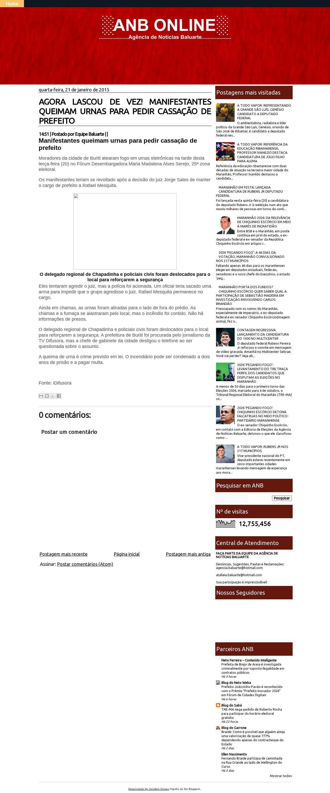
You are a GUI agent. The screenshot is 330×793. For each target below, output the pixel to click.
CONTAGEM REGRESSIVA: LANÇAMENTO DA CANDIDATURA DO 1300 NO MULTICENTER (263, 334)
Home (12, 3)
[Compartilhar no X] (52, 395)
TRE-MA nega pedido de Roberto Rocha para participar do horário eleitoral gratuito (251, 713)
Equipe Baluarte (89, 134)
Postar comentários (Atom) (85, 564)
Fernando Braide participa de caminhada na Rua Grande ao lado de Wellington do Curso (251, 762)
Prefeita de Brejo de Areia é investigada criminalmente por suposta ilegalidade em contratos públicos (252, 668)
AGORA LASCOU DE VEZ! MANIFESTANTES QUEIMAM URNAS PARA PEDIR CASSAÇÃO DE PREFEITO (125, 111)
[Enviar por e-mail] (41, 395)
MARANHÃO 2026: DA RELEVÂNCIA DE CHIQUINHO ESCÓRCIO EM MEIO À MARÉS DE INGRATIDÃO (264, 222)
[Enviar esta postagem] (109, 134)
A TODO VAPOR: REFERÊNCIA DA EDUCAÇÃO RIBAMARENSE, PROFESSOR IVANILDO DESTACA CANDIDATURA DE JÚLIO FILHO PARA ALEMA (262, 152)
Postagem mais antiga (188, 554)
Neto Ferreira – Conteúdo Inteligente (249, 660)
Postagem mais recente (63, 554)
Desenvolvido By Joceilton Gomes (148, 789)
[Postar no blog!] (47, 395)
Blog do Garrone (233, 727)
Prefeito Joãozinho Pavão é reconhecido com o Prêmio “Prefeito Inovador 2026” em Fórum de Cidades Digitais (252, 691)
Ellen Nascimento (234, 754)
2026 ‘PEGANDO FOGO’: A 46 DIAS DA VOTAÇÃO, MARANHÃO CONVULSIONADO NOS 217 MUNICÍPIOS (250, 257)
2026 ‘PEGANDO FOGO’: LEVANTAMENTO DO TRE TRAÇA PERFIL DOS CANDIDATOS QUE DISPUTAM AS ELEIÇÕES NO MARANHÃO (262, 373)
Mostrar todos (281, 776)
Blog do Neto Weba (236, 682)
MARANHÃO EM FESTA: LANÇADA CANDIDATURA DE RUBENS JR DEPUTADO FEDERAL (249, 191)
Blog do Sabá (231, 705)
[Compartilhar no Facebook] (58, 395)
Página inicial (127, 554)
